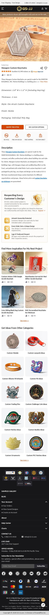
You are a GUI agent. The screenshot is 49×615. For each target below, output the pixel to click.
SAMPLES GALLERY (8, 491)
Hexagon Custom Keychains (15, 152)
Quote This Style (12, 127)
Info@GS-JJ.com (30, 537)
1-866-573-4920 (10, 537)
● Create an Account (9, 512)
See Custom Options (36, 127)
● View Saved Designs (9, 509)
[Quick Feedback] (43, 605)
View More (43, 82)
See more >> (24, 321)
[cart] (46, 8)
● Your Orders (6, 506)
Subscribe (41, 566)
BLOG (3, 496)
